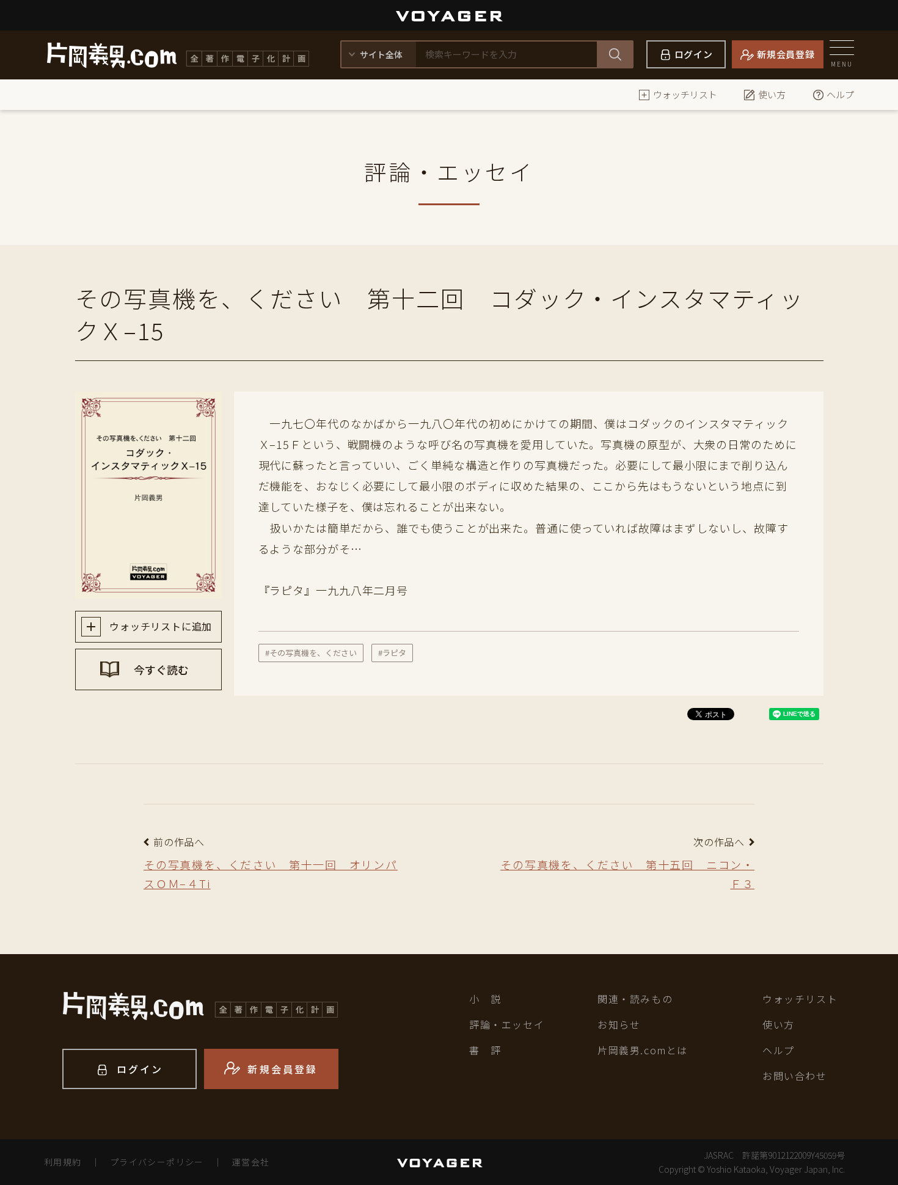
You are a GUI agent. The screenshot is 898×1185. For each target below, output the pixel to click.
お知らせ (618, 1024)
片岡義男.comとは (642, 1050)
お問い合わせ (794, 1075)
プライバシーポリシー (157, 1162)
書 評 (485, 1050)
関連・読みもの (635, 998)
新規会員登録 (786, 54)
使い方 (772, 94)
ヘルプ (840, 94)
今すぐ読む (160, 669)
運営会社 (251, 1162)
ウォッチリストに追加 (160, 626)
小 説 (485, 998)
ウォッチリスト (685, 94)
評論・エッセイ (506, 1024)
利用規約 (63, 1162)
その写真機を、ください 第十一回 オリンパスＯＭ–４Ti (271, 873)
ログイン (693, 54)
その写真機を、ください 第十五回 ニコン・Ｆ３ (627, 873)
